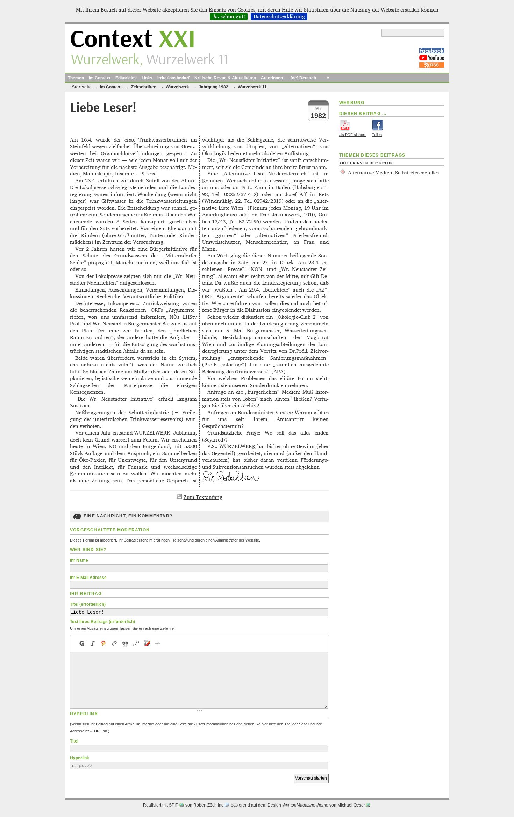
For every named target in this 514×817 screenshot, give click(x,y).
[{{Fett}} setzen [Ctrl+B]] (81, 643)
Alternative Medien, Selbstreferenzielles (393, 172)
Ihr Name (79, 560)
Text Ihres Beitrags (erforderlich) (102, 621)
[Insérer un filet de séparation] (157, 643)
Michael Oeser (351, 805)
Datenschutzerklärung (279, 16)
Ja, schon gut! (229, 16)
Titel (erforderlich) (88, 604)
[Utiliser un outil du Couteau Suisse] (147, 643)
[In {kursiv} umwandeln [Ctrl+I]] (92, 643)
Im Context (99, 78)
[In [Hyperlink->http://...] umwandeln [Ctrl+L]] (114, 643)
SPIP (173, 805)
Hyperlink (79, 757)
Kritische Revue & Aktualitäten (225, 78)
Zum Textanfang (203, 497)
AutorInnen (272, 78)
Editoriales (126, 78)
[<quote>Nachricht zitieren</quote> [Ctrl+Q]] (125, 643)
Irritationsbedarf (173, 78)
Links (147, 78)
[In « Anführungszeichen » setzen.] (136, 643)
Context (132, 39)
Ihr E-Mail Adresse (88, 577)
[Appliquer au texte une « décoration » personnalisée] (103, 643)
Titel (74, 741)
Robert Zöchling (208, 805)
